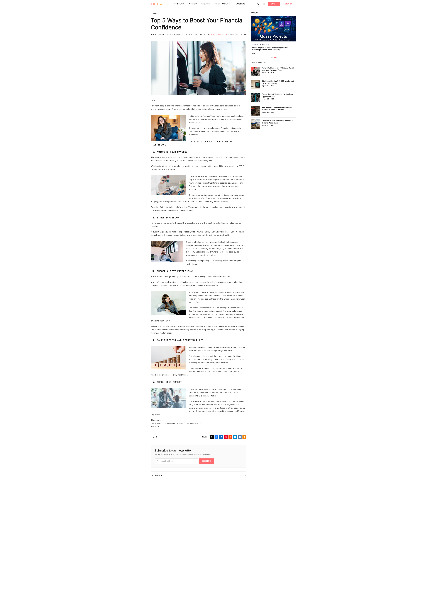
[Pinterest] (226, 437)
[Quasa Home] (156, 4)
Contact (225, 4)
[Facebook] (216, 437)
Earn (273, 4)
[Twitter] (212, 437)
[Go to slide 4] (275, 57)
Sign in (288, 4)
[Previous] (253, 29)
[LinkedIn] (221, 437)
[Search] (258, 4)
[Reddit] (230, 437)
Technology (179, 4)
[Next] (294, 29)
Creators (205, 4)
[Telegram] (235, 437)
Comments (158, 475)
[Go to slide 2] (271, 57)
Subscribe (206, 461)
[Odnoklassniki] (244, 437)
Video (217, 4)
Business (193, 4)
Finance (154, 13)
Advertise (240, 4)
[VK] (240, 437)
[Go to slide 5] (276, 57)
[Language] (264, 4)
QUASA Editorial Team (219, 35)
